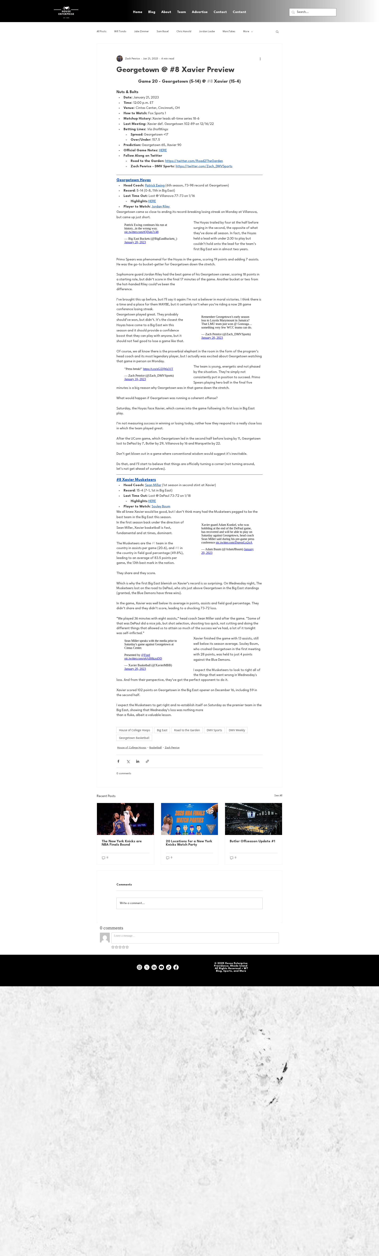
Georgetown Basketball (134, 743)
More (246, 31)
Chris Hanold (183, 31)
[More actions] (260, 58)
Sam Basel (163, 31)
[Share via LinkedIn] (138, 766)
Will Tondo (120, 31)
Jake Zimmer (141, 31)
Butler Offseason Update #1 (252, 846)
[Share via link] (147, 766)
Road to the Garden (187, 735)
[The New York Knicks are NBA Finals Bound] (125, 824)
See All (278, 801)
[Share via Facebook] (118, 766)
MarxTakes (229, 31)
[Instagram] (139, 972)
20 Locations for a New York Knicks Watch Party (189, 848)
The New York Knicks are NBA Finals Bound (122, 848)
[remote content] (151, 234)
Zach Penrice (172, 753)
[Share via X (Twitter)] (128, 766)
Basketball (155, 753)
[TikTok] (168, 972)
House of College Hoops (134, 735)
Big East (162, 735)
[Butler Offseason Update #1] (253, 824)
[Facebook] (176, 972)
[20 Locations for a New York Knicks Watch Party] (189, 824)
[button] (239, 12)
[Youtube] (161, 972)
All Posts (101, 31)
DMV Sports (214, 735)
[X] (146, 972)
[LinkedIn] (154, 972)
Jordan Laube (207, 31)
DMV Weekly (237, 735)
